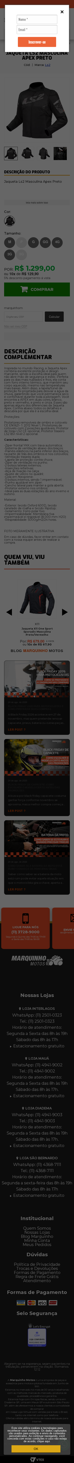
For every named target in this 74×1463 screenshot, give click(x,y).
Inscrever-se (37, 42)
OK (36, 1449)
